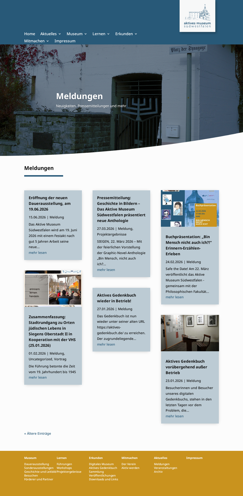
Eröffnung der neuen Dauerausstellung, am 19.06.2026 (50, 203)
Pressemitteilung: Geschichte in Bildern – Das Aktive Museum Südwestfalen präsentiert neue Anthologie (121, 209)
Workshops (64, 468)
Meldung (57, 217)
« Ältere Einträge (37, 433)
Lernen (99, 34)
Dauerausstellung (36, 464)
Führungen (64, 464)
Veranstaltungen (165, 468)
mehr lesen (38, 252)
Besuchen (31, 475)
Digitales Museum (101, 464)
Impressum (65, 41)
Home (29, 34)
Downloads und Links (103, 479)
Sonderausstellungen (39, 468)
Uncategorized (40, 359)
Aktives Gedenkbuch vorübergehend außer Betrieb (186, 367)
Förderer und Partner (38, 479)
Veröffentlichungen (102, 475)
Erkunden (124, 34)
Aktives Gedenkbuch (103, 468)
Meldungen (162, 464)
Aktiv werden (131, 468)
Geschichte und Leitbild (40, 472)
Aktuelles (48, 34)
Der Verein (129, 464)
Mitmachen (34, 41)
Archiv (158, 472)
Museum (75, 34)
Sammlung (96, 472)
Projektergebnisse (111, 234)
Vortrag (60, 359)
